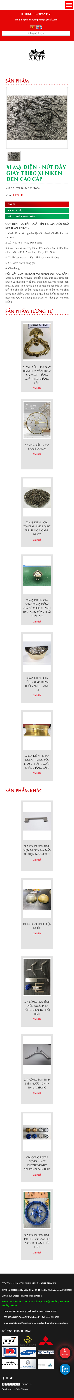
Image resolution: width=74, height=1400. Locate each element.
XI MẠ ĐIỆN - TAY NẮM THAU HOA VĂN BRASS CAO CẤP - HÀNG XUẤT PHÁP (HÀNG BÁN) (37, 374)
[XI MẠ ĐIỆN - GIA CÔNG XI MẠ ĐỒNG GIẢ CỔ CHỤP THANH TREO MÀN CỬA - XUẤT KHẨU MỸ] (37, 575)
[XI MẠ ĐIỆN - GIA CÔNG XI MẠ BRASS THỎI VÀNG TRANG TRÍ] (37, 652)
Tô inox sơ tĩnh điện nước (37, 926)
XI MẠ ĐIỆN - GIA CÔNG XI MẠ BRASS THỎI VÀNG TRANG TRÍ (37, 684)
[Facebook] (3, 1378)
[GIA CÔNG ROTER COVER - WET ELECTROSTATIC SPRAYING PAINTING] (37, 1132)
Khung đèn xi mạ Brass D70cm (37, 446)
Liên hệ (18, 195)
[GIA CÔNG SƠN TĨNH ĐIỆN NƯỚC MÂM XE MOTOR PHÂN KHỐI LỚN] (37, 1210)
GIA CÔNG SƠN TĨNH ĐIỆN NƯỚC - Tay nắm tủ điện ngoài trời (37, 850)
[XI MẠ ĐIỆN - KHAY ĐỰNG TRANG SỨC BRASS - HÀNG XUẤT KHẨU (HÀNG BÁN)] (37, 730)
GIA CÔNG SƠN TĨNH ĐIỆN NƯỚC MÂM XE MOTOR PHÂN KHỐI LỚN (37, 1241)
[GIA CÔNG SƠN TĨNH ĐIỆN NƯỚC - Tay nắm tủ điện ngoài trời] (37, 821)
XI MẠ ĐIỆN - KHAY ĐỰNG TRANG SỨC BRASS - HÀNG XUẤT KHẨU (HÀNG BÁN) (37, 761)
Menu (69, 5)
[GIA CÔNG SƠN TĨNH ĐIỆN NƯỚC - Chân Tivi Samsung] (37, 1054)
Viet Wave (22, 1389)
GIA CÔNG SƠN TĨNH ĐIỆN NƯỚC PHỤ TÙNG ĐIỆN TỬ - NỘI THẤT (37, 1007)
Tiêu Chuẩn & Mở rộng (22, 216)
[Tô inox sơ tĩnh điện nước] (37, 898)
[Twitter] (11, 1378)
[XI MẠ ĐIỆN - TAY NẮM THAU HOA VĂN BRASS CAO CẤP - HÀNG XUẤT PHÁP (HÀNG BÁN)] (37, 341)
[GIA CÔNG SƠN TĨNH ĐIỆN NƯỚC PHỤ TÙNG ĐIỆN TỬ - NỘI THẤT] (37, 976)
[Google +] (7, 1378)
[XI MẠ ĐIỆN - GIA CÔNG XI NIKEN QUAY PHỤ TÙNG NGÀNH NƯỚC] (37, 497)
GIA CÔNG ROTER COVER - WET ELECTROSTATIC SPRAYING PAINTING (37, 1163)
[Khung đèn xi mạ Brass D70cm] (37, 419)
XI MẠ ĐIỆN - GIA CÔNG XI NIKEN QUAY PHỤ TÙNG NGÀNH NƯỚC (37, 528)
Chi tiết (37, 388)
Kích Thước (15, 210)
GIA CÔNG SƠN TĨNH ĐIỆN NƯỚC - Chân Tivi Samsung (37, 1083)
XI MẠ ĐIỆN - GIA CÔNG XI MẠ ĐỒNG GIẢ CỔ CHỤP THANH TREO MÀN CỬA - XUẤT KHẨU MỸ (37, 608)
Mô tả (11, 204)
